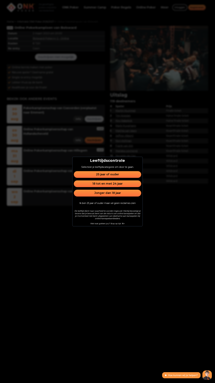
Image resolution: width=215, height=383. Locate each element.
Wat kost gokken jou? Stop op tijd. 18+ (107, 223)
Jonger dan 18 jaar (107, 193)
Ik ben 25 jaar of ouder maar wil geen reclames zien (107, 203)
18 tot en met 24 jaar (107, 183)
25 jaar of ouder (107, 174)
